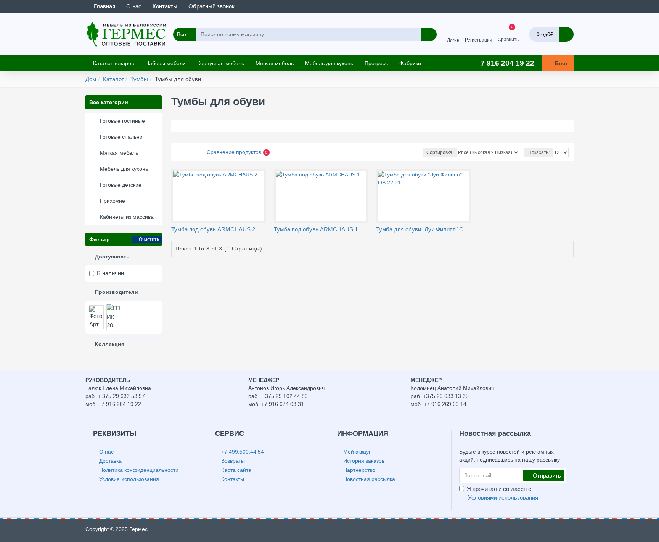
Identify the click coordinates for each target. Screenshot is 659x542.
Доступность (112, 256)
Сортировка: (439, 152)
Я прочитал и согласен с (502, 493)
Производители (116, 292)
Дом (90, 79)
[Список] (187, 152)
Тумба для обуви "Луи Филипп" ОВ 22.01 (423, 229)
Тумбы (139, 79)
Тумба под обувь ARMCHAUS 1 (316, 229)
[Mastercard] (554, 531)
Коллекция (109, 344)
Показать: (539, 152)
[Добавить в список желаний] (215, 222)
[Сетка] (177, 152)
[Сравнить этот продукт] (224, 222)
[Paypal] (569, 531)
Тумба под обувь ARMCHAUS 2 (213, 229)
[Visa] (540, 531)
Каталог (113, 79)
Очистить (149, 239)
